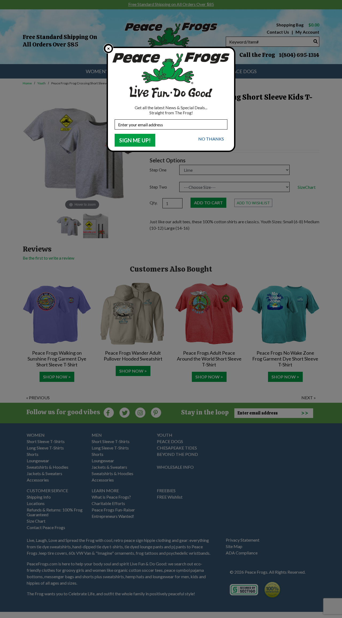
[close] (108, 48)
